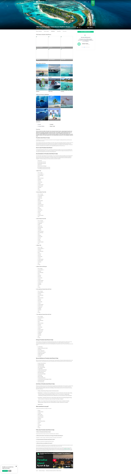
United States (5, 470)
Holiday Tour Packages (76, 1)
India (10, 470)
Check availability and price (85, 31)
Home (37, 470)
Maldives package (67, 448)
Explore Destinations (66, 1)
